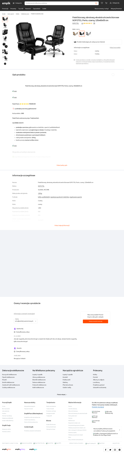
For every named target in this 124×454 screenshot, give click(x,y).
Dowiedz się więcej (98, 407)
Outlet (44, 8)
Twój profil (49, 416)
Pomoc (70, 406)
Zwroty (70, 418)
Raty (69, 437)
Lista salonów (5, 411)
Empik (3, 13)
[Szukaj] (96, 3)
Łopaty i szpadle (37, 374)
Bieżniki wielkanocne (39, 380)
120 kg (40, 193)
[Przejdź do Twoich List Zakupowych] (102, 3)
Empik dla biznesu (51, 424)
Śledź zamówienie (51, 406)
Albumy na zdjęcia (98, 380)
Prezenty (13, 8)
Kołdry (95, 374)
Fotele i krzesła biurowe (37, 13)
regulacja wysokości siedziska (59, 197)
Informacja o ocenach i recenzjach (24, 313)
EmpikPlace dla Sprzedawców (32, 417)
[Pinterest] (119, 450)
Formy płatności (72, 416)
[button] (40, 41)
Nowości (28, 8)
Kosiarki (65, 377)
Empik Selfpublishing (7, 420)
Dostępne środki (50, 413)
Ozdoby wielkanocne (8, 387)
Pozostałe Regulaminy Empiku (76, 425)
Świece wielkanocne (38, 382)
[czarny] (82, 34)
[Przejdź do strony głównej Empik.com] (6, 3)
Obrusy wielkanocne (38, 377)
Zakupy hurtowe (50, 429)
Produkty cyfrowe (51, 411)
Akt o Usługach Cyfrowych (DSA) (77, 430)
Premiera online (6, 431)
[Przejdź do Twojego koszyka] (106, 3)
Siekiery (65, 382)
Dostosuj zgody (72, 432)
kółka (39, 197)
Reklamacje (71, 420)
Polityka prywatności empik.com (76, 427)
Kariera (4, 413)
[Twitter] (110, 450)
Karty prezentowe (51, 427)
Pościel (95, 377)
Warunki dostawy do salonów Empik (77, 413)
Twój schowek (50, 408)
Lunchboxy (96, 382)
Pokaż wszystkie (115, 47)
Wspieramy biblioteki (7, 418)
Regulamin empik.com (74, 423)
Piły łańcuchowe (68, 385)
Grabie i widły (67, 387)
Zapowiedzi (36, 8)
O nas (3, 406)
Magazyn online (6, 429)
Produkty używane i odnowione (32, 430)
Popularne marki (28, 408)
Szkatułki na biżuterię (99, 387)
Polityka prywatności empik (75, 435)
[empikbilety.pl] (20, 449)
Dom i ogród (11, 13)
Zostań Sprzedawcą (29, 419)
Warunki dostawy (73, 411)
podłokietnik (46, 197)
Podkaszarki (66, 380)
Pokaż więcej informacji (62, 225)
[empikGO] (33, 449)
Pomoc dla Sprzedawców (31, 422)
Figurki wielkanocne (8, 377)
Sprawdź (40, 220)
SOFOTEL (75, 23)
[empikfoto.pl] (6, 449)
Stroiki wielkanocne (8, 382)
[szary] (88, 34)
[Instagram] (115, 450)
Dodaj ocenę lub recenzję (95, 321)
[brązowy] (75, 34)
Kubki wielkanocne (38, 387)
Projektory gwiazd (98, 385)
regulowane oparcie (76, 197)
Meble (17, 13)
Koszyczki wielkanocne (9, 374)
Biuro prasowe (6, 408)
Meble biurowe (25, 13)
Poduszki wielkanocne (39, 385)
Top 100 (20, 8)
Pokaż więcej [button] (61, 394)
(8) (94, 23)
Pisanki (4, 380)
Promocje (5, 8)
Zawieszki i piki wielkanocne (11, 385)
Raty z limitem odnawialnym (75, 439)
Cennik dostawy (72, 408)
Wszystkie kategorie (29, 406)
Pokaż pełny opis (62, 165)
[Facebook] (106, 450)
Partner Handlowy (7, 416)
